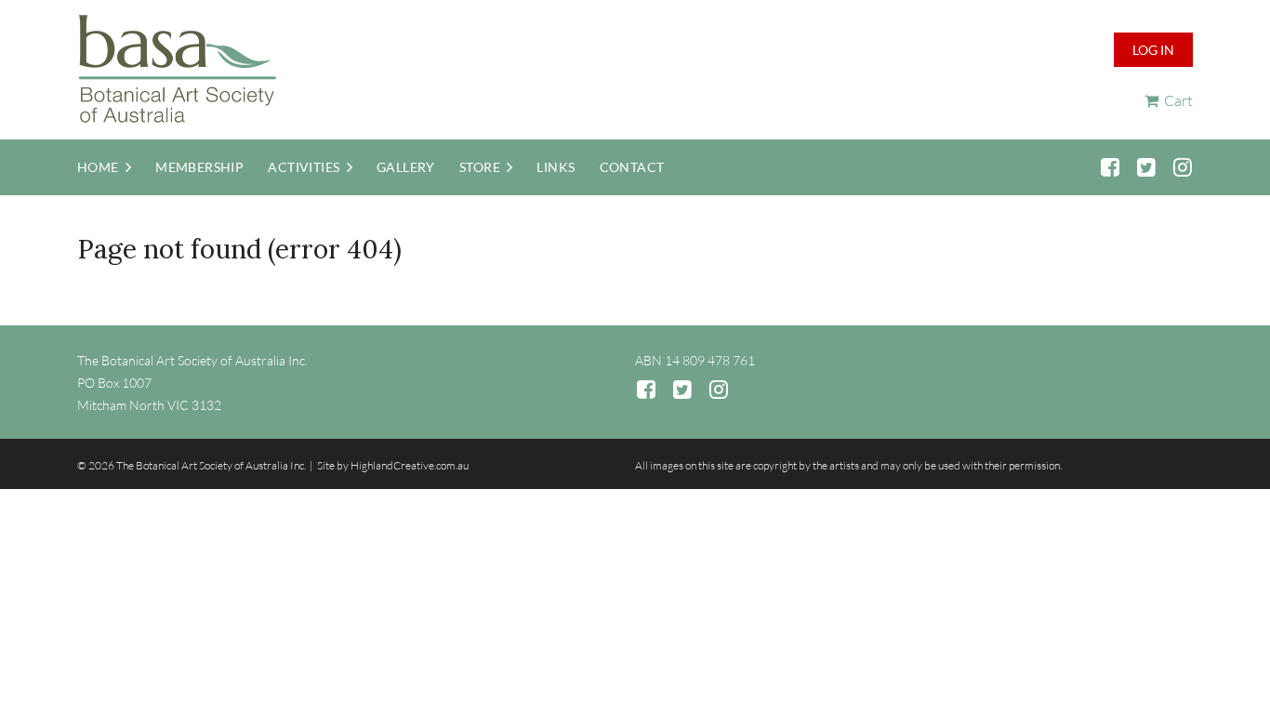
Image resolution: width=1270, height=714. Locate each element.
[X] (1146, 167)
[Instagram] (1182, 167)
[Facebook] (1109, 167)
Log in (1153, 50)
